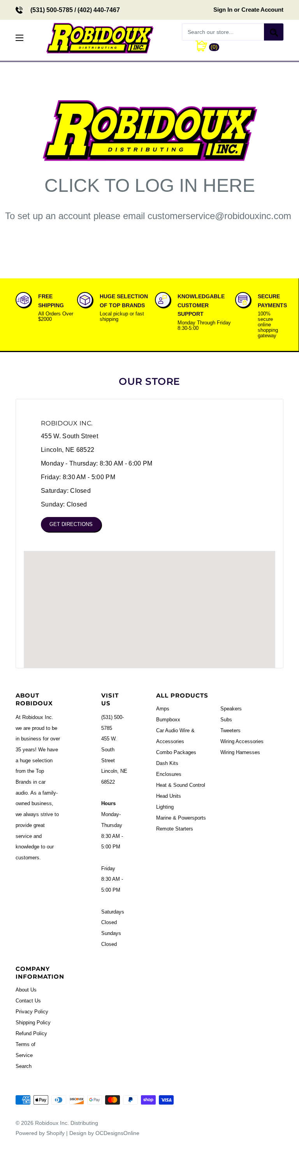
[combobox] (223, 32)
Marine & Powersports (181, 818)
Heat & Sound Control (180, 785)
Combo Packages (176, 752)
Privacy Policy (32, 1012)
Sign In (222, 9)
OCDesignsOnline (117, 1133)
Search (24, 1066)
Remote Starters (174, 829)
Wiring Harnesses (240, 752)
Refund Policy (31, 1033)
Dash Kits (167, 763)
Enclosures (168, 774)
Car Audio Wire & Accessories (175, 736)
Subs (226, 719)
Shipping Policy (33, 1022)
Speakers (231, 709)
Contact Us (28, 1001)
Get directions (71, 524)
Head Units (168, 796)
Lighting (165, 807)
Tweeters (230, 730)
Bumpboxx (168, 719)
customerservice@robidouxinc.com (219, 216)
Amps (162, 709)
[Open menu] (19, 38)
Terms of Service (25, 1049)
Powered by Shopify (40, 1133)
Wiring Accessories (242, 741)
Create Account (262, 9)
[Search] (273, 32)
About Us (26, 990)
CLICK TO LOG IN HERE (149, 185)
